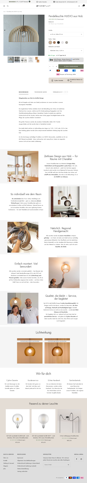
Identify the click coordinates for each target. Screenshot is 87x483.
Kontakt (5, 460)
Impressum (20, 458)
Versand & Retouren (60, 92)
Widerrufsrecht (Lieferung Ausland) (26, 466)
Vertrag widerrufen (22, 471)
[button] (11, 60)
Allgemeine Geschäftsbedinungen (26, 460)
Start (4, 11)
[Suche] (7, 6)
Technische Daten (40, 92)
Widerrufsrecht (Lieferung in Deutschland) (28, 463)
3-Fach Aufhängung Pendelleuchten (69, 436)
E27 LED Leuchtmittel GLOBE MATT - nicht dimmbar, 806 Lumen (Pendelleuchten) (43, 437)
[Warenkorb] (83, 6)
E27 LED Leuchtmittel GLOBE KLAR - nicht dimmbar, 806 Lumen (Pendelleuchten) (18, 437)
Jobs (4, 469)
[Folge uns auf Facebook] (76, 459)
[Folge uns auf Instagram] (81, 459)
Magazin (5, 466)
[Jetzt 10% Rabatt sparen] (68, 464)
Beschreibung (23, 92)
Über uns (5, 458)
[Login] (79, 6)
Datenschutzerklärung (23, 469)
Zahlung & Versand (8, 463)
